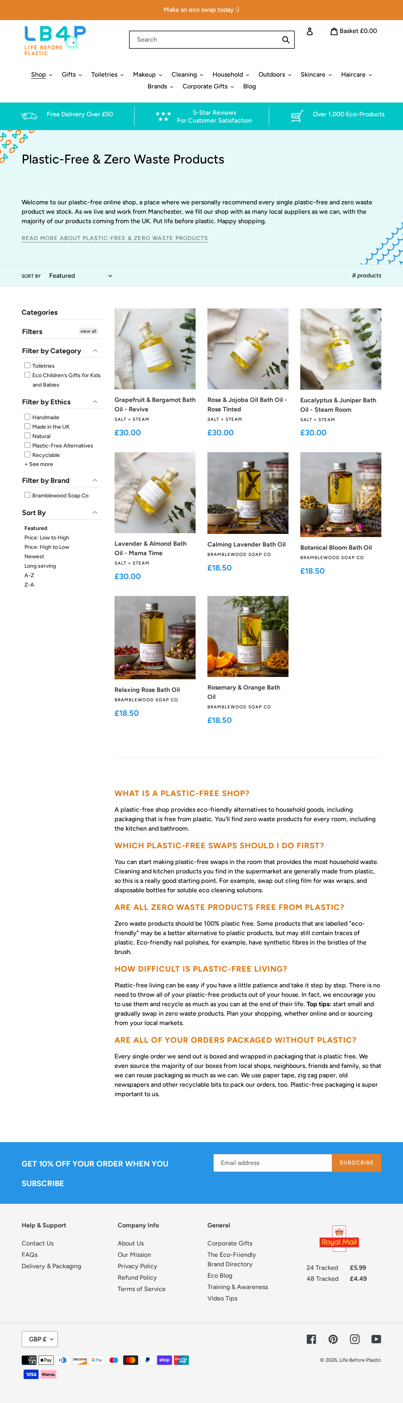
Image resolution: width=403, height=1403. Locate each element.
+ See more (38, 464)
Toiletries (43, 366)
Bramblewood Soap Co (60, 495)
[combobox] (211, 39)
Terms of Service (142, 1289)
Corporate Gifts (229, 1243)
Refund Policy (137, 1277)
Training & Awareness (237, 1287)
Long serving (40, 566)
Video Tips (222, 1298)
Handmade (45, 417)
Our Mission (134, 1254)
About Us (131, 1243)
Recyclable (45, 455)
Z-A (29, 584)
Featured (35, 528)
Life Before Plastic (360, 1360)
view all (88, 331)
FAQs (29, 1254)
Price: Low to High (46, 537)
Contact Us (38, 1243)
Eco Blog (219, 1275)
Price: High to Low (46, 547)
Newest (34, 556)
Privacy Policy (137, 1266)
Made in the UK (50, 427)
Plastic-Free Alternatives (62, 445)
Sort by (31, 276)
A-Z (29, 575)
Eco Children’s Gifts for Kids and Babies (66, 380)
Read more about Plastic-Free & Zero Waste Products (115, 238)
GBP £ (37, 1339)
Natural (40, 436)
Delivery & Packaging (51, 1266)
